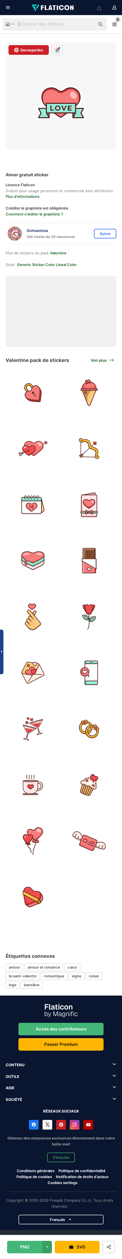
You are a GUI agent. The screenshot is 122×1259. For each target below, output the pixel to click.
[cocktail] (33, 729)
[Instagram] (74, 1125)
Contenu (15, 1065)
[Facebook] (34, 1125)
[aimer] (33, 897)
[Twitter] (47, 1125)
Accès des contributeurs (61, 1029)
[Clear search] (88, 24)
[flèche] (33, 449)
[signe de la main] (33, 617)
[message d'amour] (89, 673)
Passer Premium (61, 1044)
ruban (94, 976)
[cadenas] (33, 392)
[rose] (89, 617)
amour (14, 967)
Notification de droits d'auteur (82, 1176)
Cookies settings (62, 1183)
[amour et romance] (89, 841)
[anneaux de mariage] (89, 729)
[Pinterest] (61, 1125)
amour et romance (44, 967)
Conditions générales (35, 1170)
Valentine (58, 253)
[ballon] (33, 841)
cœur (72, 967)
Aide (10, 1088)
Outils (12, 1076)
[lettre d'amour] (33, 673)
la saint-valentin (23, 976)
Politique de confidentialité (82, 1170)
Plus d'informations (22, 196)
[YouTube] (88, 1125)
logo (12, 985)
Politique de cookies (34, 1176)
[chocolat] (89, 561)
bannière (31, 985)
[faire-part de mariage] (89, 504)
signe (76, 976)
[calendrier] (33, 504)
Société (14, 1099)
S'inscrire (61, 1157)
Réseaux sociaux (61, 1111)
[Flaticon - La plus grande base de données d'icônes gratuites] (53, 8)
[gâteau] (33, 561)
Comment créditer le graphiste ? (34, 214)
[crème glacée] (89, 392)
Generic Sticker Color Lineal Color (47, 264)
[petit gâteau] (89, 785)
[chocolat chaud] (33, 785)
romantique (54, 976)
